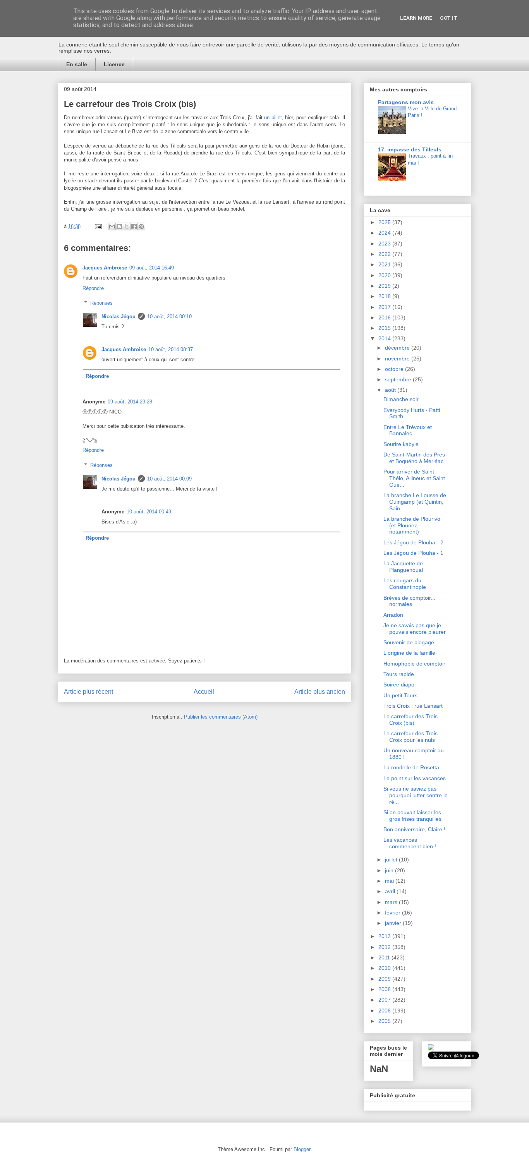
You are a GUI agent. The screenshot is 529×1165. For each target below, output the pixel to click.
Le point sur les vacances (414, 778)
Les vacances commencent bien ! (409, 843)
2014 (385, 338)
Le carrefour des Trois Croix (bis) (410, 719)
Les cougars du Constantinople (404, 583)
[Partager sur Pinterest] (141, 226)
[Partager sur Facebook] (134, 226)
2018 (385, 296)
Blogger (302, 1149)
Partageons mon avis (406, 102)
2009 (385, 979)
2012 (385, 947)
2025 (385, 222)
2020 (385, 275)
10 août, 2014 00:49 (149, 512)
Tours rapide (398, 674)
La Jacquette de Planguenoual (403, 566)
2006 (385, 1010)
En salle (76, 64)
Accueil (204, 691)
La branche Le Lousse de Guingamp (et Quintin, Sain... (414, 501)
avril (391, 891)
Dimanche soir (401, 399)
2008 (385, 989)
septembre (399, 379)
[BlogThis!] (119, 226)
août (391, 390)
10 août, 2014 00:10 (169, 316)
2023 (385, 243)
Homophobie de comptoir (414, 664)
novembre (398, 358)
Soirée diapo (398, 684)
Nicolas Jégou (118, 316)
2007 (385, 1000)
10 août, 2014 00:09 (169, 479)
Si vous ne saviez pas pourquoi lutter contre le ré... (415, 795)
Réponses (101, 303)
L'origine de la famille (409, 653)
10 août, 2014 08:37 (170, 349)
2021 (385, 264)
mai (390, 881)
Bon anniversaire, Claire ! (414, 829)
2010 (385, 968)
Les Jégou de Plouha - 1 (413, 553)
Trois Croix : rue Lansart (413, 706)
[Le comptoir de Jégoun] (431, 1048)
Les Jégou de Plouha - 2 (413, 542)
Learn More (416, 18)
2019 (385, 286)
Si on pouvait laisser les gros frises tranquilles (412, 815)
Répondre (93, 288)
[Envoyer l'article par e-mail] (97, 226)
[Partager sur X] (127, 226)
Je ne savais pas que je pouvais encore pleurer (414, 628)
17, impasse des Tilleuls (409, 149)
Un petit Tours (400, 695)
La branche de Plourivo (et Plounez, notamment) (411, 525)
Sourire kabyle (401, 444)
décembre (398, 348)
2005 (385, 1021)
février (393, 912)
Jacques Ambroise (104, 268)
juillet (392, 859)
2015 (385, 328)
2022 (385, 254)
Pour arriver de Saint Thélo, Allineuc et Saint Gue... (414, 478)
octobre (395, 369)
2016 (385, 317)
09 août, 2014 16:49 (151, 268)
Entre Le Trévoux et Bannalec (407, 430)
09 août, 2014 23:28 (130, 402)
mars (392, 902)
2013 (385, 936)
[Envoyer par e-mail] (112, 226)
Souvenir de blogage (408, 642)
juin (390, 870)
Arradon (393, 615)
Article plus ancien (319, 691)
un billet (273, 117)
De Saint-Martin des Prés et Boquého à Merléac (414, 457)
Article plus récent (88, 691)
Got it (448, 18)
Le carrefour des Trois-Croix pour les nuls (411, 736)
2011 (385, 957)
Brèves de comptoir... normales (409, 601)
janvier (394, 923)
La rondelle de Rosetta (411, 767)
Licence (114, 64)
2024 (385, 233)
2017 (385, 307)
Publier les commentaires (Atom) (221, 717)
